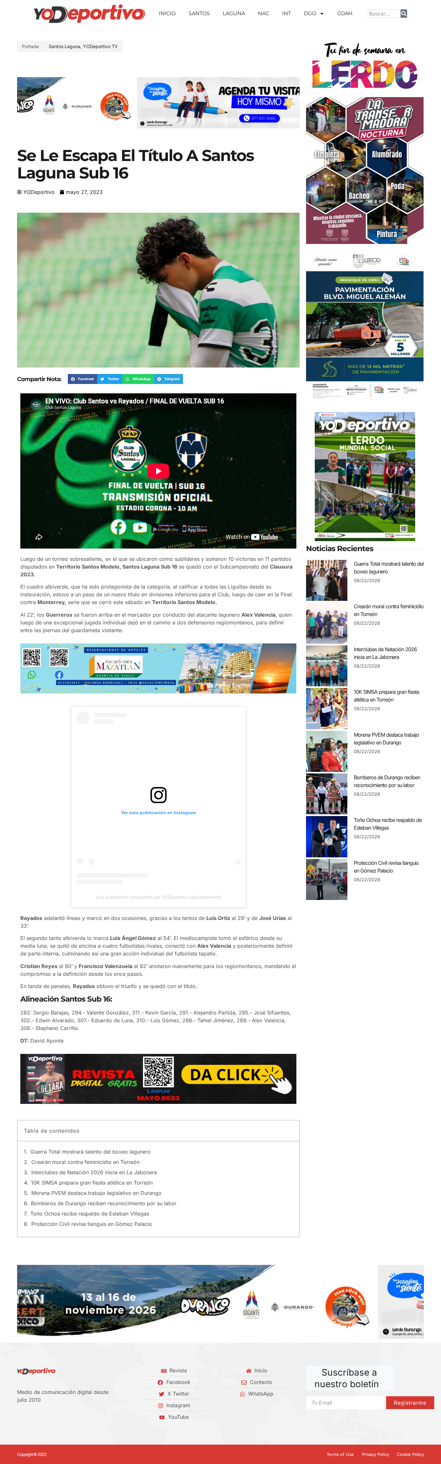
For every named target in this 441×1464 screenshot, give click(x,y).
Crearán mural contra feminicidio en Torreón (85, 1162)
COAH (345, 13)
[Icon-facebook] (19, 1417)
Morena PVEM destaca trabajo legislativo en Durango (96, 1193)
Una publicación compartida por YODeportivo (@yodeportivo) (158, 897)
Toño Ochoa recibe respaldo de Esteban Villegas (89, 1213)
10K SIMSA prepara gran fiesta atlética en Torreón (92, 1182)
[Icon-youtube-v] (52, 1417)
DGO (310, 13)
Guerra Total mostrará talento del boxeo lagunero (90, 1151)
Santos (199, 13)
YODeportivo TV (100, 46)
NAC (263, 13)
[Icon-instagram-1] (41, 1417)
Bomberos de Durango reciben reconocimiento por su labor (104, 1203)
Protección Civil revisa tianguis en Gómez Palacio (91, 1224)
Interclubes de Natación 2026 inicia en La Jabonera (94, 1172)
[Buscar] (404, 13)
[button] (24, 103)
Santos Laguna (64, 46)
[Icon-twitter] (30, 1417)
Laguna (234, 13)
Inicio (167, 13)
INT (286, 13)
